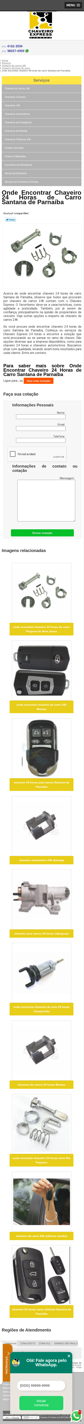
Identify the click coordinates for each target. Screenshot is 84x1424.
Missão (7, 1388)
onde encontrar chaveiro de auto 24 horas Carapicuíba (41, 1009)
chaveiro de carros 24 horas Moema (41, 1084)
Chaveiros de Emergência (18, 122)
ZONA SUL (45, 1343)
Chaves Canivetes (14, 148)
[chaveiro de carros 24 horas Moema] (41, 1051)
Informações (7, 1364)
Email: (62, 424)
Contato (7, 1395)
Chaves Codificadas (15, 156)
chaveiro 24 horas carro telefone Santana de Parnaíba (41, 1311)
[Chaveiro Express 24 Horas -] (42, 19)
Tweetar (10, 220)
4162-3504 (14, 46)
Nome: (61, 412)
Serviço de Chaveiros (16, 173)
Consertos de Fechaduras (18, 165)
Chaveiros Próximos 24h (18, 139)
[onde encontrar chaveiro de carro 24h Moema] (41, 671)
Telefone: (59, 436)
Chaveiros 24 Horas (15, 97)
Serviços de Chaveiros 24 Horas (21, 182)
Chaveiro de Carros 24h (17, 88)
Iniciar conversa (41, 1403)
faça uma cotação (38, 380)
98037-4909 (15, 51)
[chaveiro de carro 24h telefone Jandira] (41, 1202)
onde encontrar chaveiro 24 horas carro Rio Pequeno (42, 1160)
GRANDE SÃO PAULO (66, 1343)
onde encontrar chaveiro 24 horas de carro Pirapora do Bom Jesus (41, 629)
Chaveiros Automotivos (17, 114)
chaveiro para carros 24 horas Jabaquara (41, 933)
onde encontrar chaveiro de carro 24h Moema (41, 707)
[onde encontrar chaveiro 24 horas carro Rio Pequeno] (41, 1124)
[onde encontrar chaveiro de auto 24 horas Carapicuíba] (41, 973)
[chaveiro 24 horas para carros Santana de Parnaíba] (41, 748)
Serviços (41, 80)
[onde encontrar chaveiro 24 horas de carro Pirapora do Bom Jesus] (41, 593)
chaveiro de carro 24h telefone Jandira (41, 1236)
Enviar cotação (42, 532)
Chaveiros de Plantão (16, 131)
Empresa (8, 1384)
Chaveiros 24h (12, 105)
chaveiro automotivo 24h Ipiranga (41, 860)
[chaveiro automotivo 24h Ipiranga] (41, 826)
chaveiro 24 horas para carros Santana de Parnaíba (41, 784)
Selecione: (11, 1343)
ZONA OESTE (27, 1343)
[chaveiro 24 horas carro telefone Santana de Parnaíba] (41, 1275)
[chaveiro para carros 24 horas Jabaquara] (41, 899)
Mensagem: (67, 478)
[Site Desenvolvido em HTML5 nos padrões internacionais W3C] (30, 1417)
